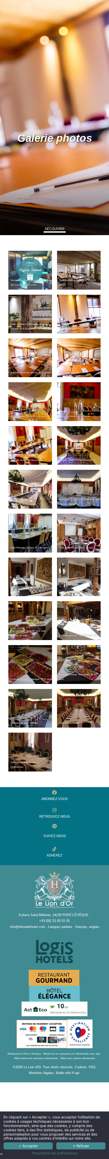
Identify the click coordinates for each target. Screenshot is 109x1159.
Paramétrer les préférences (54, 1153)
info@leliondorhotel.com (27, 927)
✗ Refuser (80, 1146)
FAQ (92, 1067)
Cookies (81, 1067)
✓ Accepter (28, 1146)
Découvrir (54, 229)
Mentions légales (41, 1073)
